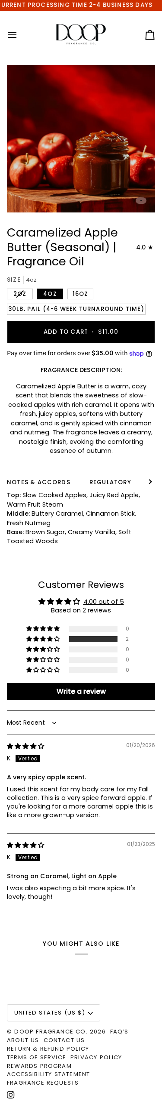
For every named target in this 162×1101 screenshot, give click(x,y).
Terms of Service (36, 1057)
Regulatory (110, 482)
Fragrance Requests (43, 1083)
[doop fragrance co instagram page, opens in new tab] (11, 1095)
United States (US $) (49, 1013)
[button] (43, 639)
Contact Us (64, 1040)
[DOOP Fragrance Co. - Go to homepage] (80, 35)
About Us (23, 1040)
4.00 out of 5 (103, 601)
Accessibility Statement (48, 1074)
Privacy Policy (96, 1057)
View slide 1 (141, 200)
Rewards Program (39, 1066)
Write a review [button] (81, 691)
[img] (25, 746)
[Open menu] (20, 35)
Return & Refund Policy (48, 1049)
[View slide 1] (81, 138)
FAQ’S (119, 1031)
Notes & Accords (38, 482)
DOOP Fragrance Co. (50, 1031)
